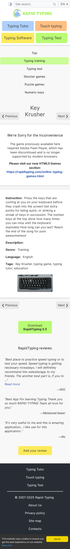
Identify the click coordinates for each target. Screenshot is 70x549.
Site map (35, 521)
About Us (35, 505)
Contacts (35, 529)
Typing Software (18, 38)
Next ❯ (63, 116)
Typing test (34, 69)
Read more (12, 384)
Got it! (57, 539)
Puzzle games (34, 84)
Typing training (34, 61)
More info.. (7, 545)
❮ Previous (9, 116)
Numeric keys (34, 92)
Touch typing (51, 26)
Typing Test (51, 38)
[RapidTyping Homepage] (35, 13)
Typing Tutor (35, 469)
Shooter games (34, 76)
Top (34, 53)
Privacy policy (35, 513)
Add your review (35, 450)
